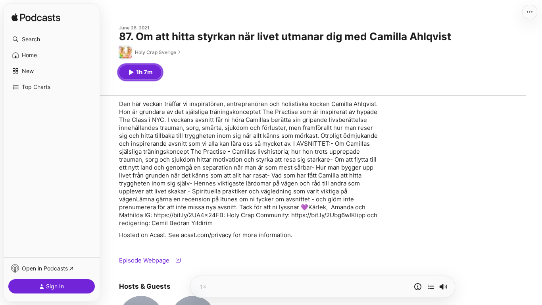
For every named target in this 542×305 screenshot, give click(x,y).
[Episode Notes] (418, 286)
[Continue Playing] (431, 286)
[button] (51, 39)
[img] (36, 18)
